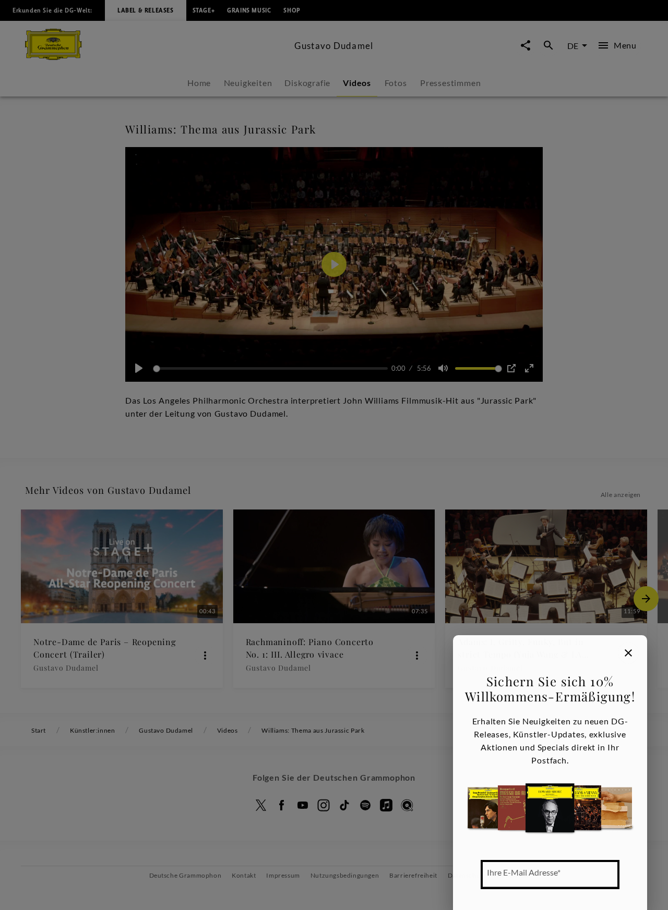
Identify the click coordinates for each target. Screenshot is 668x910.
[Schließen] (628, 652)
